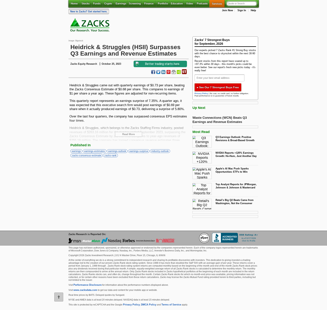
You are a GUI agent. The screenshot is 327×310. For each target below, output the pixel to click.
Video (189, 3)
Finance (148, 3)
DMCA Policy (148, 304)
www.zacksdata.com (85, 290)
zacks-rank (110, 155)
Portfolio (163, 3)
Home (74, 3)
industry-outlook (160, 151)
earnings (76, 151)
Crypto (108, 3)
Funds (96, 3)
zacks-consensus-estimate (86, 155)
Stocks (86, 3)
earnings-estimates (94, 151)
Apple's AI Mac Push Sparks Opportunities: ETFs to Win (232, 170)
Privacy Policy (201, 93)
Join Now (227, 10)
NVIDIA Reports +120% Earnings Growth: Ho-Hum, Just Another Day (236, 154)
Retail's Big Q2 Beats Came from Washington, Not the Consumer (235, 202)
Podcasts (202, 3)
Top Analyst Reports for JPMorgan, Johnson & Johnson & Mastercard (236, 186)
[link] (90, 26)
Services (218, 3)
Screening (135, 3)
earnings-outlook (117, 151)
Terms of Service (171, 304)
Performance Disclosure (87, 284)
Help (253, 10)
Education (177, 3)
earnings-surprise (138, 151)
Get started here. (88, 11)
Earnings (121, 3)
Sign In (241, 10)
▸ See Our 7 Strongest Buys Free (218, 87)
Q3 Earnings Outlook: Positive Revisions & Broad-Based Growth (235, 139)
